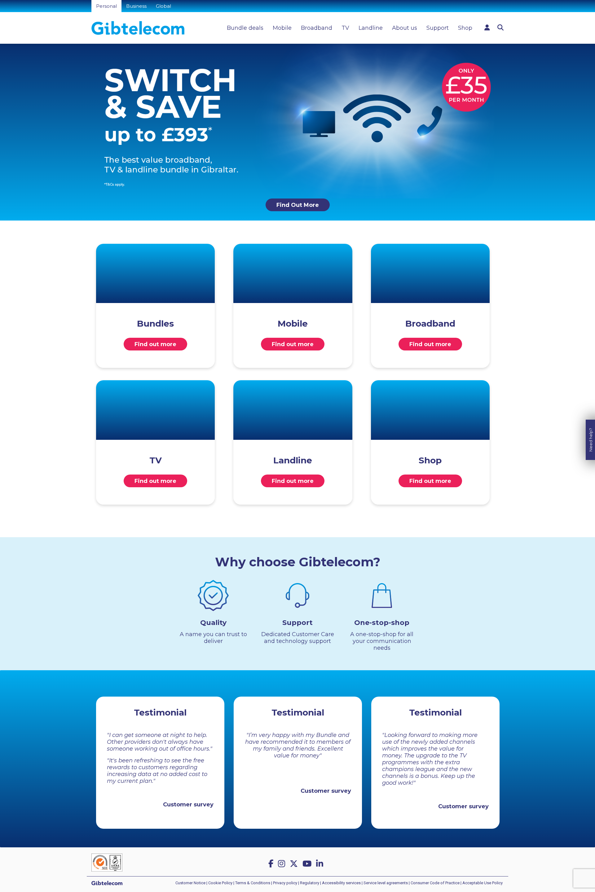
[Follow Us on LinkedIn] (320, 864)
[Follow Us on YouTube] (308, 864)
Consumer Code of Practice (435, 883)
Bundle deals (245, 28)
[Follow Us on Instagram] (282, 864)
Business (136, 6)
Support (437, 28)
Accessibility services (341, 883)
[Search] (500, 27)
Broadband (316, 28)
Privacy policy (285, 883)
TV (345, 28)
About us (404, 28)
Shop (465, 28)
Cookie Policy (220, 883)
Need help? (590, 440)
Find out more (155, 344)
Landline (371, 28)
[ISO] (106, 862)
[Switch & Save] (297, 121)
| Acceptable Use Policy (482, 883)
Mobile (282, 28)
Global (163, 6)
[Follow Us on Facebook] (271, 864)
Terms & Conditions (252, 883)
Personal (106, 6)
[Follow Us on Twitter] (295, 864)
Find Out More (297, 205)
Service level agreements (386, 883)
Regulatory (309, 883)
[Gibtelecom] (137, 28)
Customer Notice (190, 883)
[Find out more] (155, 273)
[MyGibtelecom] (487, 27)
